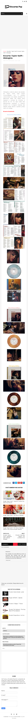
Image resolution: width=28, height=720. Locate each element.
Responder (8, 560)
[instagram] (26, 1)
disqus (19, 544)
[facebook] (22, 1)
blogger (15, 544)
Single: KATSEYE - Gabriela (15, 597)
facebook (24, 544)
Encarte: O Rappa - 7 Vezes (16, 603)
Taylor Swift (14, 51)
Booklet (9, 51)
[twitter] (24, 1)
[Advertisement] (14, 32)
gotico (4, 628)
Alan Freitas (5, 641)
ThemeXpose (11, 716)
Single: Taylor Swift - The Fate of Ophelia (13, 515)
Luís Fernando (6, 633)
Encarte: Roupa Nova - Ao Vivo (16, 615)
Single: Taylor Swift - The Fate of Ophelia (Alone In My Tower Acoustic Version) (13, 528)
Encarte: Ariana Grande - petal (16, 592)
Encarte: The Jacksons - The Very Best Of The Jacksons (17, 610)
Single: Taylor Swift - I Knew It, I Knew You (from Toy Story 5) (13, 502)
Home (4, 51)
